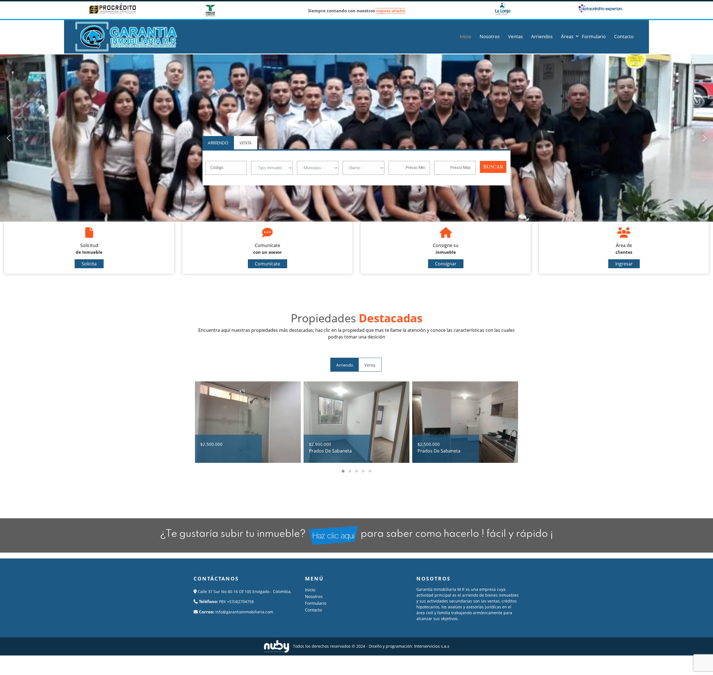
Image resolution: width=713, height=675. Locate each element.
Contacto (313, 610)
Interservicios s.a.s (431, 646)
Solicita (89, 264)
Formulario (315, 603)
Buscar (493, 167)
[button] (8, 138)
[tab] (218, 142)
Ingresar (624, 264)
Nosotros (314, 596)
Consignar (445, 264)
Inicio (310, 589)
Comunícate (267, 264)
